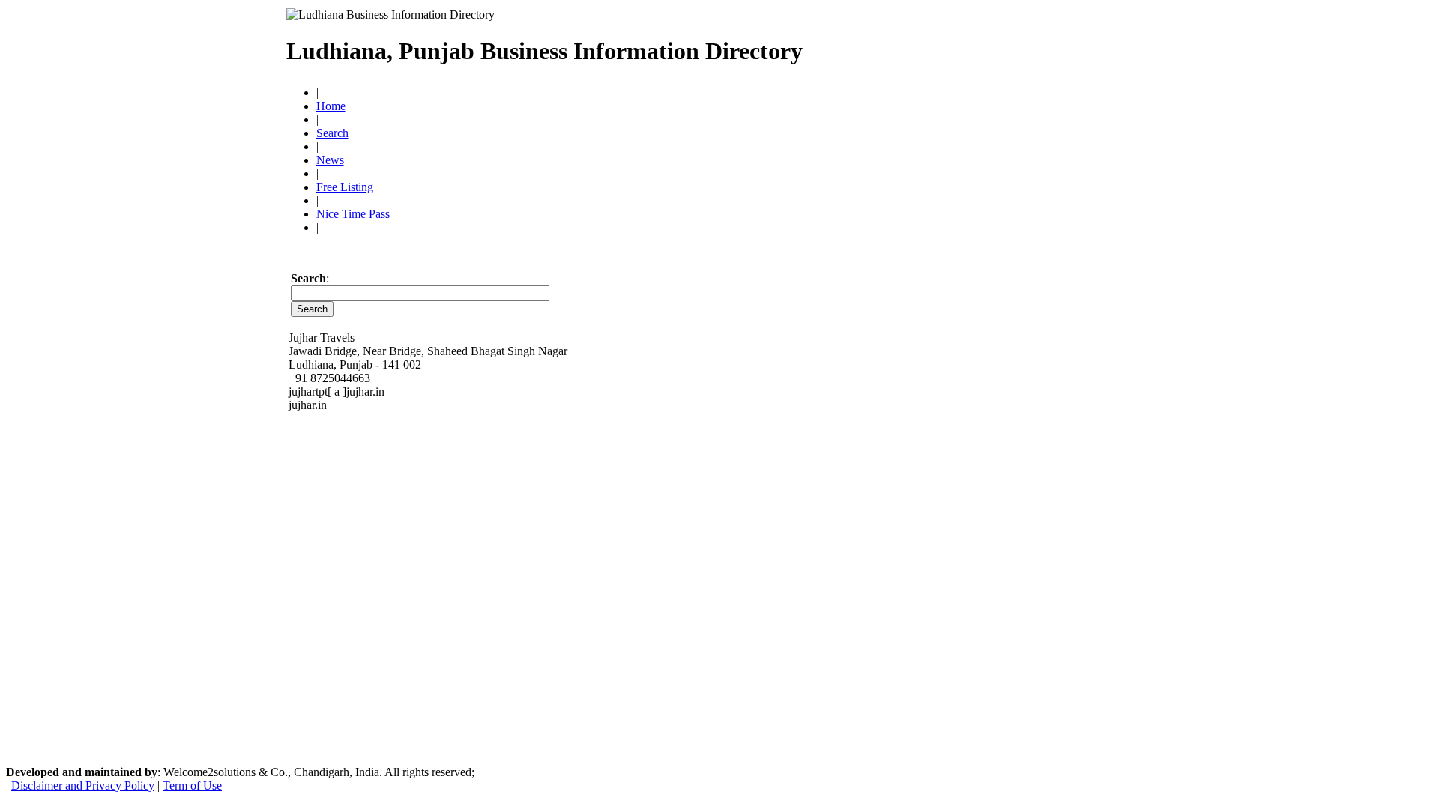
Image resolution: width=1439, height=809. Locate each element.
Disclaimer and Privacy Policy (82, 785)
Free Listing (344, 187)
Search (332, 133)
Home (331, 106)
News (330, 160)
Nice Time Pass (353, 213)
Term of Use (192, 785)
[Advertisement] (978, 44)
